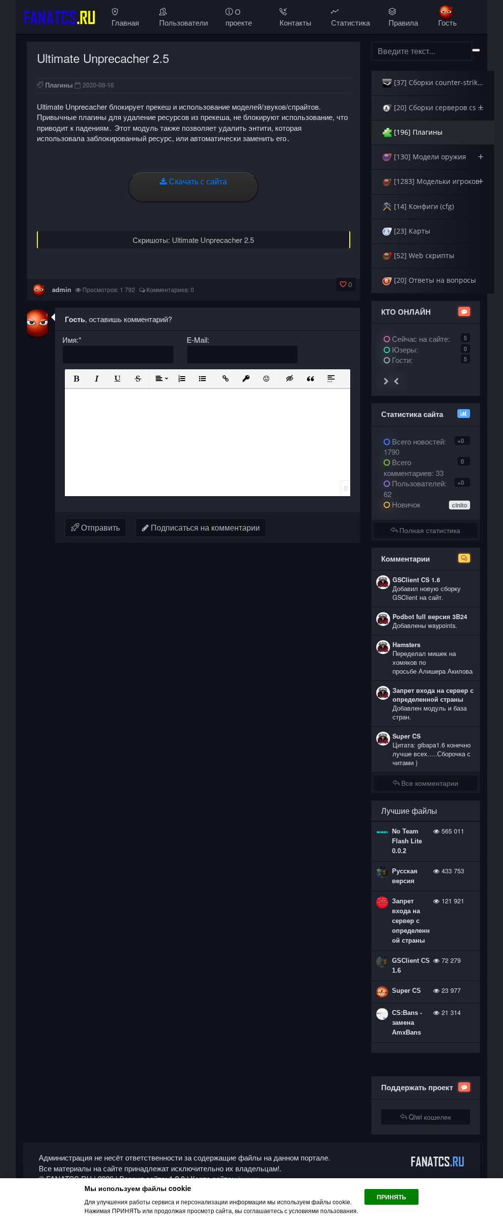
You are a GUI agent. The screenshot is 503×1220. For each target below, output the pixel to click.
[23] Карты (411, 231)
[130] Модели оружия (437, 156)
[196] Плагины (417, 132)
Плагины (59, 84)
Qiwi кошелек (429, 1117)
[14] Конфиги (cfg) (423, 206)
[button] (76, 378)
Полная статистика (428, 530)
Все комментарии (428, 783)
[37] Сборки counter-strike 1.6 (442, 82)
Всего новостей (415, 446)
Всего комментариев (408, 467)
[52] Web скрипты (423, 255)
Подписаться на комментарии (204, 527)
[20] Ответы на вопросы (434, 280)
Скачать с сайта (197, 181)
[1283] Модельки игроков (437, 181)
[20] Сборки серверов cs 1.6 (440, 107)
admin (61, 289)
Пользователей (417, 483)
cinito (459, 505)
